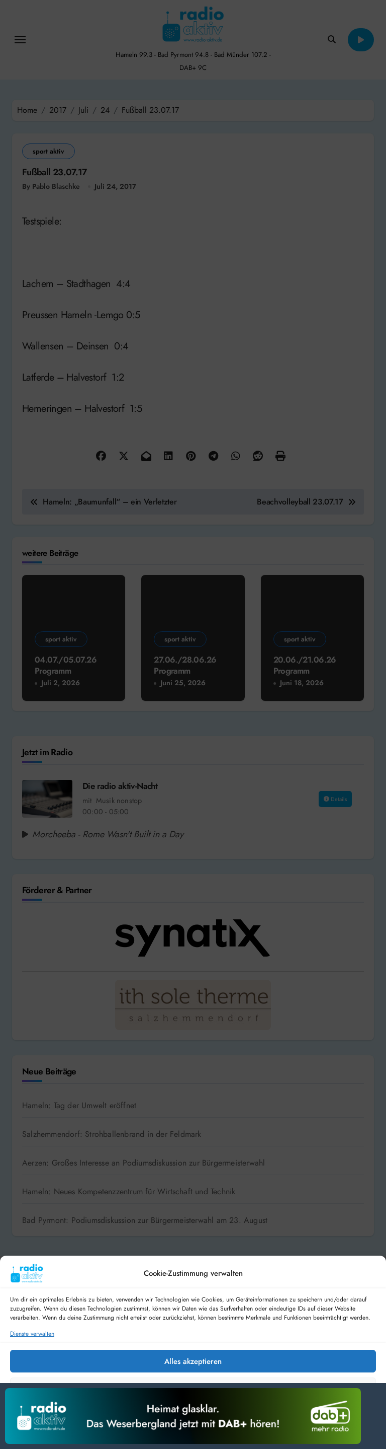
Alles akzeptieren (193, 1361)
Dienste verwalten (32, 1334)
